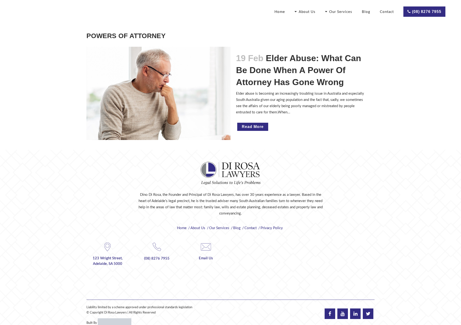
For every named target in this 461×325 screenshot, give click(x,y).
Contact (250, 228)
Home (182, 228)
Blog (237, 228)
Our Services (219, 228)
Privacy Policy (272, 228)
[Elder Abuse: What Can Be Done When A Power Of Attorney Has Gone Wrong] (158, 93)
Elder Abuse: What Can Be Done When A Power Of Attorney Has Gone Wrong (298, 70)
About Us (197, 228)
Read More (253, 127)
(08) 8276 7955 (426, 12)
